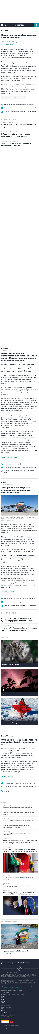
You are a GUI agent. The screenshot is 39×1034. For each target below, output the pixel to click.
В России (4, 30)
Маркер (3, 1001)
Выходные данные (6, 1027)
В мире (3, 483)
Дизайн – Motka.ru (6, 1028)
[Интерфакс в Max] (13, 1015)
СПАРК (3, 996)
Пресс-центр (21, 962)
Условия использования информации (11, 1025)
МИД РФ (17, 457)
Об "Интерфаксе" (11, 962)
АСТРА (2, 1002)
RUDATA (3, 1010)
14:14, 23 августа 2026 (7, 350)
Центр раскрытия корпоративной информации (11, 1012)
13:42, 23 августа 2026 (7, 157)
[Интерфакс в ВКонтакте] (8, 1015)
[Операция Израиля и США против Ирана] (19, 948)
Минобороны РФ (7, 776)
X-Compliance (4, 998)
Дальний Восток (20, 98)
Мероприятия (15, 963)
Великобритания (7, 457)
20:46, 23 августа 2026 (7, 484)
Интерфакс (19, 25)
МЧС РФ (4, 592)
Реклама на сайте (6, 963)
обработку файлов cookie (30, 983)
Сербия (11, 592)
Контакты (3, 962)
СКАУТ (2, 999)
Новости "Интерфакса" (6, 1007)
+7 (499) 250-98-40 (5, 987)
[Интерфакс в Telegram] (5, 1015)
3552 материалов (6, 954)
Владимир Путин (7, 237)
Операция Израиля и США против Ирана (16, 951)
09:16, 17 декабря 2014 (7, 32)
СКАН (2, 1008)
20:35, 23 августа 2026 (7, 737)
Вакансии (27, 962)
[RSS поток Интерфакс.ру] (11, 1015)
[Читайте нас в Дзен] (2, 1015)
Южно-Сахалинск (7, 98)
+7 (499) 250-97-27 (17, 987)
